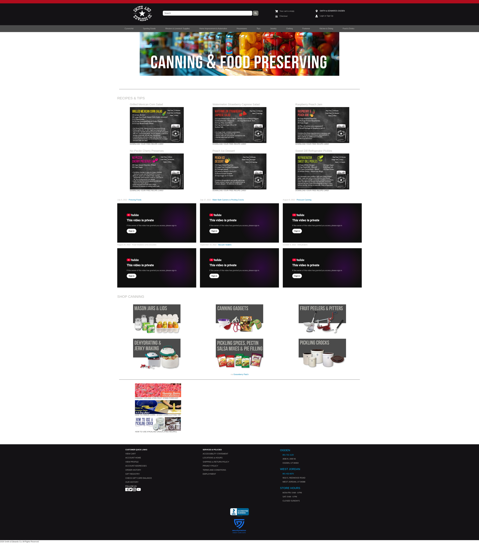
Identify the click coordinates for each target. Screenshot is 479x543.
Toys (258, 28)
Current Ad (129, 28)
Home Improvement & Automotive (213, 28)
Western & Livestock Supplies (177, 28)
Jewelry (273, 28)
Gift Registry (132, 474)
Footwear (306, 28)
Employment (209, 474)
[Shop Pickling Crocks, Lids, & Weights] (322, 354)
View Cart (130, 454)
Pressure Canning (304, 200)
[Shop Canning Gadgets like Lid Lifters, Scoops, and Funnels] (239, 320)
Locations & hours (213, 458)
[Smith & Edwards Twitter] (130, 490)
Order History (133, 470)
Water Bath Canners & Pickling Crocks (228, 200)
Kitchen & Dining (326, 28)
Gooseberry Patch (241, 374)
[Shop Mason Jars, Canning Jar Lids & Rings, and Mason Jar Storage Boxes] (156, 320)
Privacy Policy (210, 466)
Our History (131, 482)
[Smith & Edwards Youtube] (139, 490)
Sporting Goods (149, 28)
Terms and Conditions (214, 470)
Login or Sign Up (326, 16)
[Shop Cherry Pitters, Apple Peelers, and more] (322, 320)
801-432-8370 (288, 474)
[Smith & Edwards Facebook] (127, 490)
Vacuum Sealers (225, 245)
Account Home (133, 458)
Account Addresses (136, 466)
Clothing (289, 28)
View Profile (132, 462)
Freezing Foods (135, 200)
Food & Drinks (348, 28)
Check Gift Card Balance (138, 478)
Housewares (242, 28)
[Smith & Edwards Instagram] (134, 490)
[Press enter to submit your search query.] (255, 13)
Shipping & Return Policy (216, 462)
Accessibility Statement (215, 454)
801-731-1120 (288, 455)
